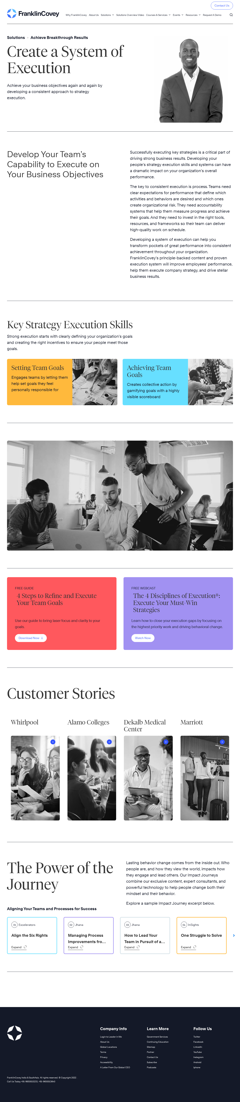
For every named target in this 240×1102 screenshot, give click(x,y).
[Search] (231, 13)
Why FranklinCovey (76, 15)
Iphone (196, 1067)
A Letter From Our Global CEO (115, 1067)
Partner (150, 1052)
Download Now (29, 638)
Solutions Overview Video (130, 15)
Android (197, 1062)
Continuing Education (157, 1042)
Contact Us (222, 5)
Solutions (106, 15)
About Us (94, 15)
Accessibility (106, 1062)
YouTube (197, 1052)
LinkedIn (197, 1047)
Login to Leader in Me (111, 1036)
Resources (191, 15)
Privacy (103, 1057)
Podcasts (151, 1067)
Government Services (157, 1036)
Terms (103, 1052)
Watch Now (143, 638)
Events (176, 15)
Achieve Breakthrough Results (59, 37)
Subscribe (152, 1062)
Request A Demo (212, 15)
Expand (16, 947)
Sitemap (151, 1047)
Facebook (198, 1042)
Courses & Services (156, 15)
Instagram (198, 1057)
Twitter (196, 1036)
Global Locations (108, 1047)
